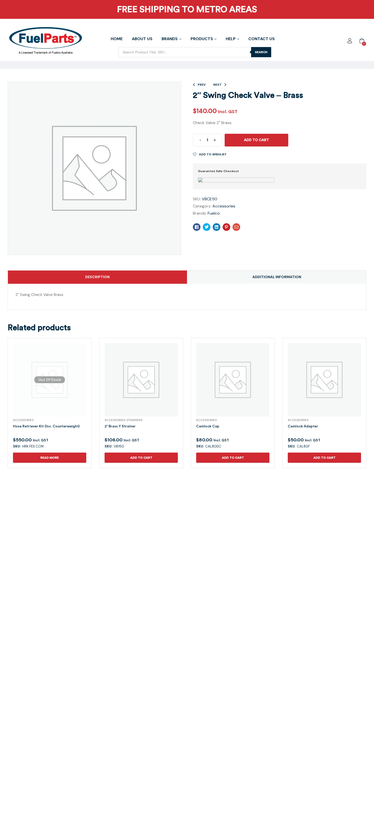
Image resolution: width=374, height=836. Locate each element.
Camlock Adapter (303, 426)
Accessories (223, 206)
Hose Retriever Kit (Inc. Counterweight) (46, 426)
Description (97, 277)
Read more (49, 457)
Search (261, 52)
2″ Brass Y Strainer (120, 426)
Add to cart (256, 140)
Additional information (276, 277)
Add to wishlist (213, 154)
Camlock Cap (207, 426)
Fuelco (214, 213)
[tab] (97, 277)
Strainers (134, 420)
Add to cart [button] (141, 457)
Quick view (43, 386)
